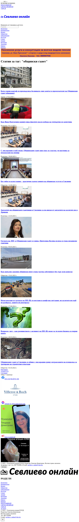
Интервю (4, 42)
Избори (3, 48)
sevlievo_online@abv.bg (35, 465)
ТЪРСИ (3, 8)
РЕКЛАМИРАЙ (6, 5)
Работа (3, 46)
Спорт (3, 39)
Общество (4, 34)
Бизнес (3, 32)
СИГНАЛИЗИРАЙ (7, 7)
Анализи (4, 44)
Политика (4, 29)
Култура (3, 37)
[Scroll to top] (3, 519)
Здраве (3, 41)
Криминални (5, 30)
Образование (5, 35)
